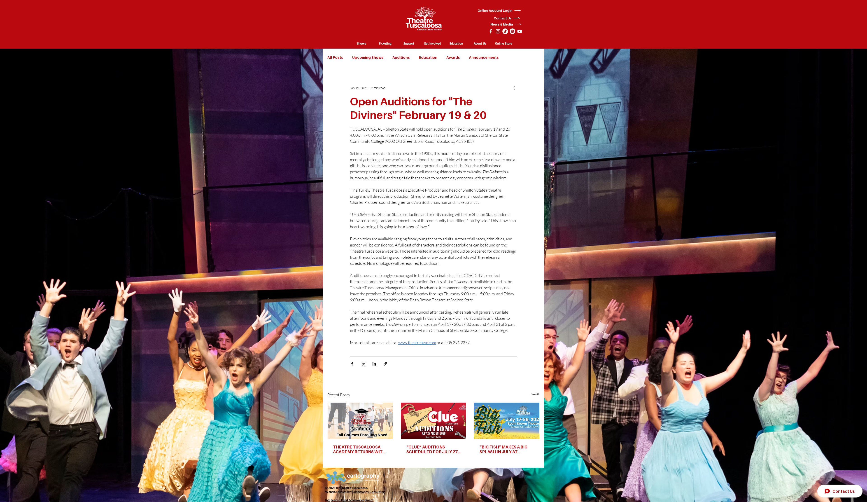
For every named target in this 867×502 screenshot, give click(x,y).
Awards (453, 57)
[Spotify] (512, 31)
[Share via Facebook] (352, 364)
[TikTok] (505, 31)
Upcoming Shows (367, 57)
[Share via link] (385, 364)
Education (428, 57)
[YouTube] (519, 31)
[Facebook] (491, 31)
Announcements (484, 57)
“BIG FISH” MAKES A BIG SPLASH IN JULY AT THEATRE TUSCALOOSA (503, 449)
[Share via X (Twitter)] (363, 364)
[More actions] (514, 87)
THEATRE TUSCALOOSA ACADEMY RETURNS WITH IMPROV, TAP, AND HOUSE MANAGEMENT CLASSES (359, 449)
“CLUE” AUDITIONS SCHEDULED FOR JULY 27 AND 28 (432, 449)
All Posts (335, 57)
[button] (361, 43)
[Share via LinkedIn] (374, 364)
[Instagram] (498, 31)
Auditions (401, 57)
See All (535, 394)
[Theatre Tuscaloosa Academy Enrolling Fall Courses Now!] (360, 421)
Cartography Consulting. (368, 492)
